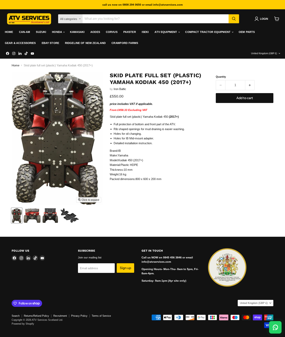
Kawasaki (77, 31)
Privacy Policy (79, 315)
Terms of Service (101, 315)
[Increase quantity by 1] (250, 85)
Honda (57, 31)
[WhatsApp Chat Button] (275, 327)
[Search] (234, 18)
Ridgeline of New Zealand (85, 43)
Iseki (145, 31)
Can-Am (24, 31)
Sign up (125, 268)
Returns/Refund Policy (36, 315)
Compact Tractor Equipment (208, 31)
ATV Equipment (166, 31)
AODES (95, 31)
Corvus (111, 31)
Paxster (129, 31)
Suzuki (41, 31)
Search (16, 315)
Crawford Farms (124, 43)
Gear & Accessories (20, 43)
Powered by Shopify (23, 323)
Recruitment (60, 315)
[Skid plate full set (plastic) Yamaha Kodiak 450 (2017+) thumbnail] (16, 215)
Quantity (221, 76)
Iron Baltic (120, 89)
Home (9, 31)
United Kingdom (264, 53)
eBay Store (50, 43)
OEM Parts (247, 31)
